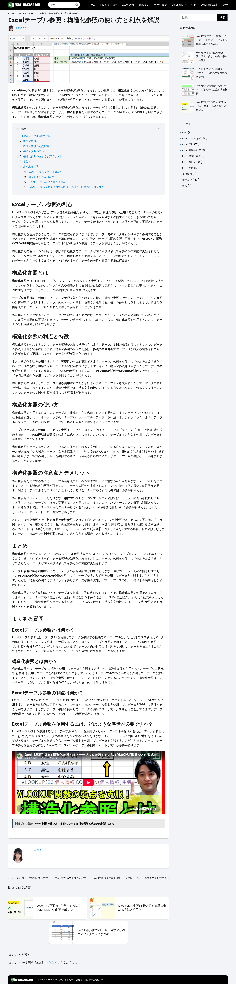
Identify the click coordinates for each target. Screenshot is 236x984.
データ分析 (160, 5)
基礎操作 (187, 174)
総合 (225, 5)
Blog (184, 132)
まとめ (27, 161)
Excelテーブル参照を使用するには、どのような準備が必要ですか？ (68, 187)
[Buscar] (76, 4)
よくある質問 (31, 166)
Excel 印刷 (187, 144)
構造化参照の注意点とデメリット (42, 156)
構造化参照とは (32, 141)
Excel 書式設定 (209, 5)
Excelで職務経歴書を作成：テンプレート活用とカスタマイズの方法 (129, 878)
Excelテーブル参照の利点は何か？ (48, 182)
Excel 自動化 (179, 5)
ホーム (92, 5)
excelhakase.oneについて (52, 979)
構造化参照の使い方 (34, 151)
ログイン (50, 962)
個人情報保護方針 (94, 979)
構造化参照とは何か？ (41, 177)
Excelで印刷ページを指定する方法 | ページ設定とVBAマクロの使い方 (48, 878)
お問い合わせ (75, 979)
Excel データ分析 (191, 138)
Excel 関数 (128, 5)
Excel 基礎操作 (108, 5)
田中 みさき (21, 28)
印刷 (193, 5)
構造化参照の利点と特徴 (37, 146)
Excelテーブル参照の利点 (37, 136)
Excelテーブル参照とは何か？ (45, 172)
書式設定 (144, 5)
